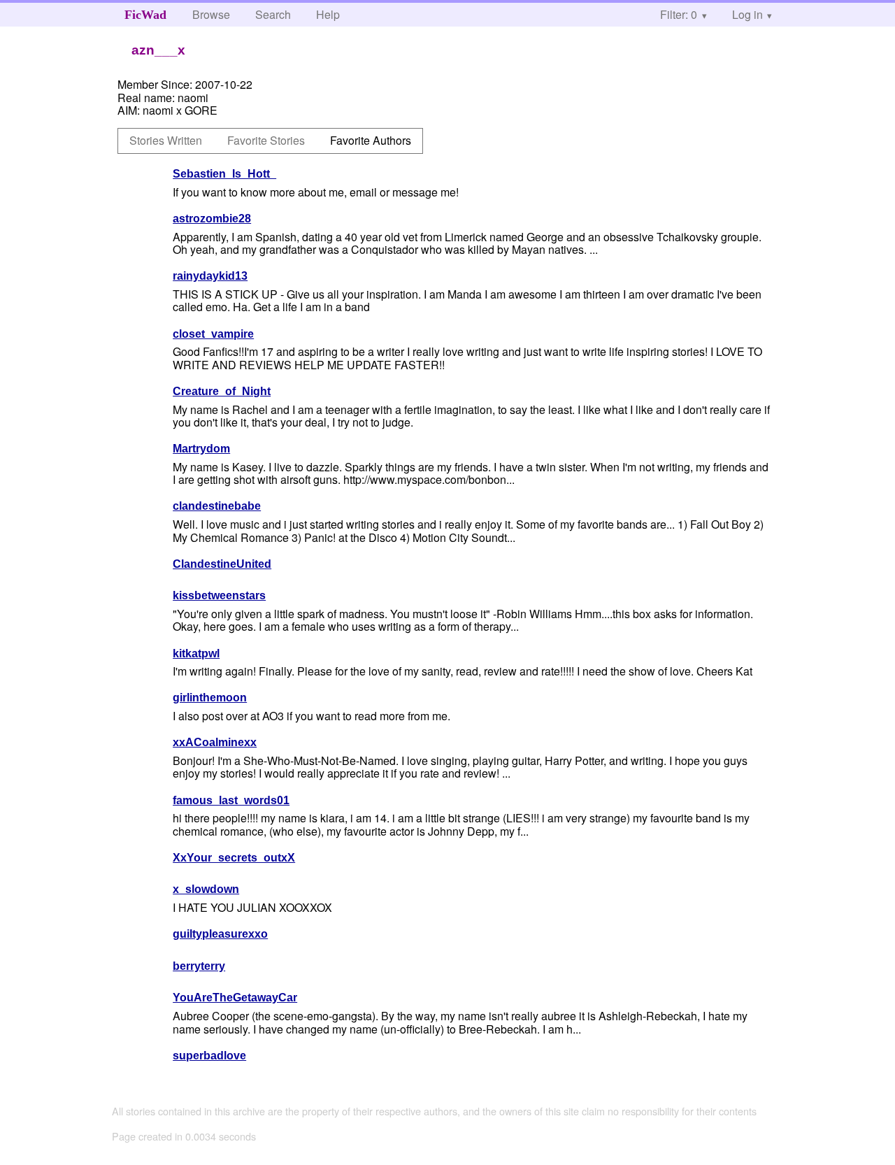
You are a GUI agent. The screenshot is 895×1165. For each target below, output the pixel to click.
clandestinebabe (217, 506)
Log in (747, 14)
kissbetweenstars (219, 595)
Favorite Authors (370, 140)
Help (328, 14)
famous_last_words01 (231, 800)
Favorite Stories (266, 140)
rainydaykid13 (210, 276)
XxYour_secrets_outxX (234, 858)
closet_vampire (213, 334)
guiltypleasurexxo (220, 934)
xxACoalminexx (215, 742)
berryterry (199, 966)
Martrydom (201, 449)
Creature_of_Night (222, 391)
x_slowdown (206, 889)
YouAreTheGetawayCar (235, 997)
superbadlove (209, 1056)
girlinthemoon (210, 697)
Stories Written (165, 140)
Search (273, 14)
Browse (211, 14)
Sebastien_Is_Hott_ (224, 174)
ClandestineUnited (222, 564)
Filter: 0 (678, 14)
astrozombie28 (212, 218)
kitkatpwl (196, 653)
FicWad (145, 15)
